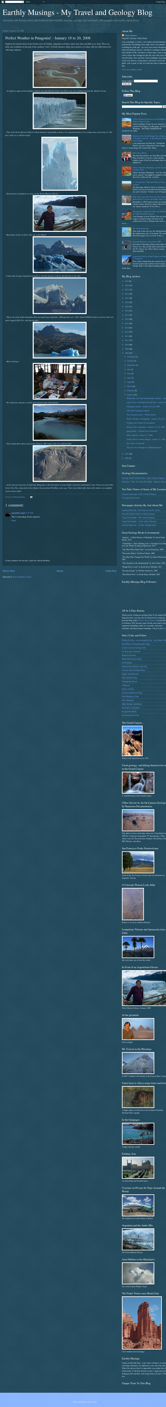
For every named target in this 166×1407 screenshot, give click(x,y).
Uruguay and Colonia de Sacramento (141, 422)
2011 (127, 340)
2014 (127, 327)
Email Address (128, 81)
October (130, 360)
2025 (127, 281)
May (129, 377)
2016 (127, 319)
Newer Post (9, 571)
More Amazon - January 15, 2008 (140, 435)
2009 (127, 348)
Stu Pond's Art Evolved (130, 707)
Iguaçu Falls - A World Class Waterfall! (142, 431)
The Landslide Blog (129, 677)
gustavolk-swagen (18, 512)
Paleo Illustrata (128, 700)
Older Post (111, 571)
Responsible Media (129, 711)
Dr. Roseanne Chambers (131, 651)
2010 (127, 344)
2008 (127, 353)
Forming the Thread (129, 681)
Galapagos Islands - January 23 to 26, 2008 (143, 406)
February (131, 390)
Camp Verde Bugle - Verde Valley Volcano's (139, 521)
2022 (127, 293)
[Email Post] (30, 497)
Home (60, 571)
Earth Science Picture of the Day (134, 666)
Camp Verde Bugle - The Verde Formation (138, 517)
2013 (127, 331)
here (164, 628)
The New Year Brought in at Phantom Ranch (144, 447)
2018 (127, 310)
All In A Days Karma (146, 620)
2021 (127, 298)
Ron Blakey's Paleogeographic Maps (136, 644)
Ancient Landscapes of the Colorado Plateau (139, 494)
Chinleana (126, 685)
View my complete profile (132, 69)
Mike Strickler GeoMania (132, 704)
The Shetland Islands (141, 228)
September (131, 365)
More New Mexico (140, 153)
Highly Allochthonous (130, 673)
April (129, 382)
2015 (127, 323)
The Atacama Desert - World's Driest (141, 414)
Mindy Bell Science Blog (131, 658)
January (130, 394)
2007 (127, 453)
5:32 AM (29, 512)
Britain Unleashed (129, 655)
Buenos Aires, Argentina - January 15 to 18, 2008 (146, 427)
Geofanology (127, 662)
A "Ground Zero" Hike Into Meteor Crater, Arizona (149, 183)
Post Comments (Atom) (22, 576)
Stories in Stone (128, 689)
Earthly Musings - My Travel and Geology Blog (77, 12)
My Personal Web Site (130, 715)
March (130, 386)
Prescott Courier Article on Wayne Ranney (138, 513)
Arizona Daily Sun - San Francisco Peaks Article (141, 510)
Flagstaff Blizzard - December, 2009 (147, 241)
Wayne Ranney (19, 497)
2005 (127, 458)
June (129, 373)
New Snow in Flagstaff (135, 443)
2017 (127, 315)
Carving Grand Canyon (131, 497)
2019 (127, 306)
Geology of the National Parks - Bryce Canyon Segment (143, 478)
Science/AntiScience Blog (132, 692)
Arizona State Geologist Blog (133, 670)
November (131, 356)
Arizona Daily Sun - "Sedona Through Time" (139, 525)
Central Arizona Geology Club (134, 647)
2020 (127, 302)
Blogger (100, 1402)
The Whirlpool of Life (130, 696)
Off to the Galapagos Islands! (138, 410)
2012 (127, 336)
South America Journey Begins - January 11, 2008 (146, 439)
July (129, 369)
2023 (127, 289)
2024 (127, 285)
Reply (14, 520)
